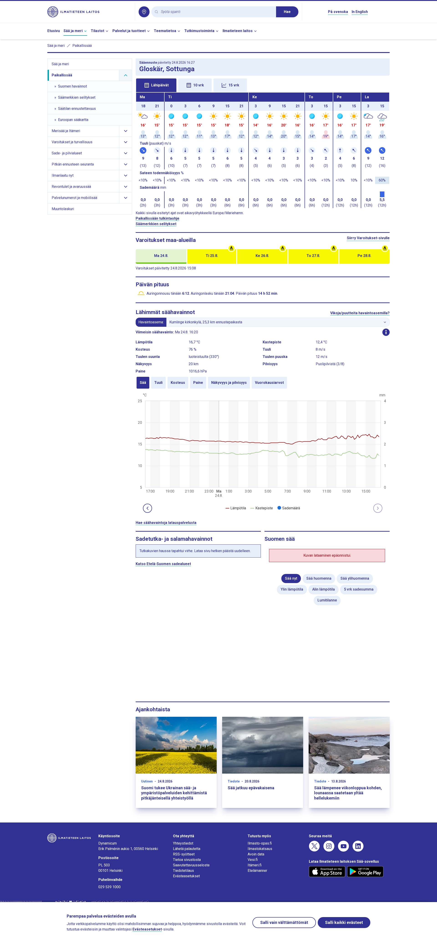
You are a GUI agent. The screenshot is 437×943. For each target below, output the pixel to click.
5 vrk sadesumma (358, 589)
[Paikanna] (144, 11)
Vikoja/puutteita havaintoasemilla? (360, 313)
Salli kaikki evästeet (344, 922)
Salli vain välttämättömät (284, 922)
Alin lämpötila (323, 589)
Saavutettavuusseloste (191, 865)
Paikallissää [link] (82, 45)
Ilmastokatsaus (260, 849)
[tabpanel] (263, 150)
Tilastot (97, 31)
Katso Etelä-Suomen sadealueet (163, 564)
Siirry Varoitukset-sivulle (368, 238)
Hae (287, 12)
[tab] (156, 85)
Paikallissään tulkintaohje (157, 218)
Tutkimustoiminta (199, 31)
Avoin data (256, 854)
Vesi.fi (253, 860)
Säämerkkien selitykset (156, 224)
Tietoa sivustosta (187, 860)
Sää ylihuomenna (354, 578)
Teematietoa (165, 31)
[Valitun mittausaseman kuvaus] (386, 332)
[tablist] (263, 85)
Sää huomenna (318, 578)
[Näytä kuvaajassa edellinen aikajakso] (147, 508)
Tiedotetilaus (183, 870)
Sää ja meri (73, 31)
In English (360, 12)
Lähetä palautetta (186, 849)
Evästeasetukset (186, 876)
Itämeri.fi (255, 865)
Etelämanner (257, 870)
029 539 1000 (109, 887)
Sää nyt (291, 578)
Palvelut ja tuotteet (129, 31)
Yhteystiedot (183, 843)
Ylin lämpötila (292, 589)
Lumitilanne (327, 600)
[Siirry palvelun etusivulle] (89, 11)
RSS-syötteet (184, 854)
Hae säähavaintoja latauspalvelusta (166, 523)
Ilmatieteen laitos (238, 31)
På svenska (338, 12)
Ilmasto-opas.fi (260, 843)
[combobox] (216, 12)
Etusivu (53, 31)
